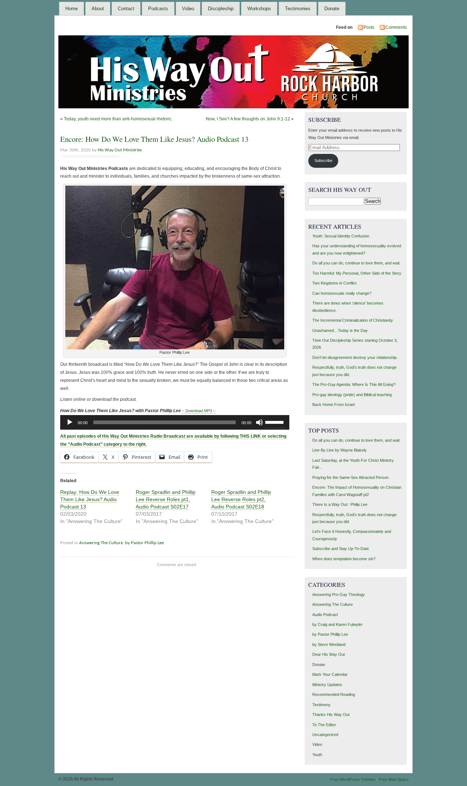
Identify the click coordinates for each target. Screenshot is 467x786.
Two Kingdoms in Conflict (334, 283)
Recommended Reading (333, 694)
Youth (317, 754)
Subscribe (323, 160)
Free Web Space (394, 779)
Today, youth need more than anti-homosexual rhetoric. (118, 118)
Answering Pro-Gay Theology (338, 594)
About (98, 8)
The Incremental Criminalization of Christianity (352, 320)
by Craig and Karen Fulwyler (337, 624)
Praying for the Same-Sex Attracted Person (350, 477)
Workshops (259, 8)
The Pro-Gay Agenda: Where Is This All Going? (353, 384)
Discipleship (221, 8)
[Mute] (259, 422)
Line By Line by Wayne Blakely (339, 450)
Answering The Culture (101, 543)
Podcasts (158, 8)
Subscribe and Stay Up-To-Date (340, 548)
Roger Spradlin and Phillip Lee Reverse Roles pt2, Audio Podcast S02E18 (241, 499)
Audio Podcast (325, 614)
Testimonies (297, 8)
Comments (396, 27)
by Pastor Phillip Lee (144, 543)
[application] (174, 422)
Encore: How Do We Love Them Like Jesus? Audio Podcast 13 (154, 139)
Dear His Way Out (328, 654)
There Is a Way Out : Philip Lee (339, 504)
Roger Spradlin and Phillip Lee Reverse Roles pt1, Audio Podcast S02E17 (166, 499)
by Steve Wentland (329, 644)
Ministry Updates (327, 684)
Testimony (321, 704)
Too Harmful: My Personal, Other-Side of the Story (356, 273)
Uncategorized (325, 734)
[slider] (275, 421)
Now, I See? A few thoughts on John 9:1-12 (248, 118)
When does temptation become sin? (343, 559)
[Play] (69, 422)
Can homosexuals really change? (341, 293)
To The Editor (324, 725)
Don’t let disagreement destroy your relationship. (355, 357)
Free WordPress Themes (352, 779)
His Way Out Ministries (120, 150)
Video (188, 8)
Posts (368, 27)
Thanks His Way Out (331, 714)
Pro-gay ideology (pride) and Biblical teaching (352, 394)
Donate (331, 8)
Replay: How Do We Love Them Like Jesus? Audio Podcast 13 (89, 499)
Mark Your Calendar (330, 674)
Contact (126, 8)
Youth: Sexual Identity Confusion (340, 236)
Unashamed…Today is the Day (340, 330)
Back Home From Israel (333, 404)
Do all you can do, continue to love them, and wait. (356, 263)
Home (71, 8)
